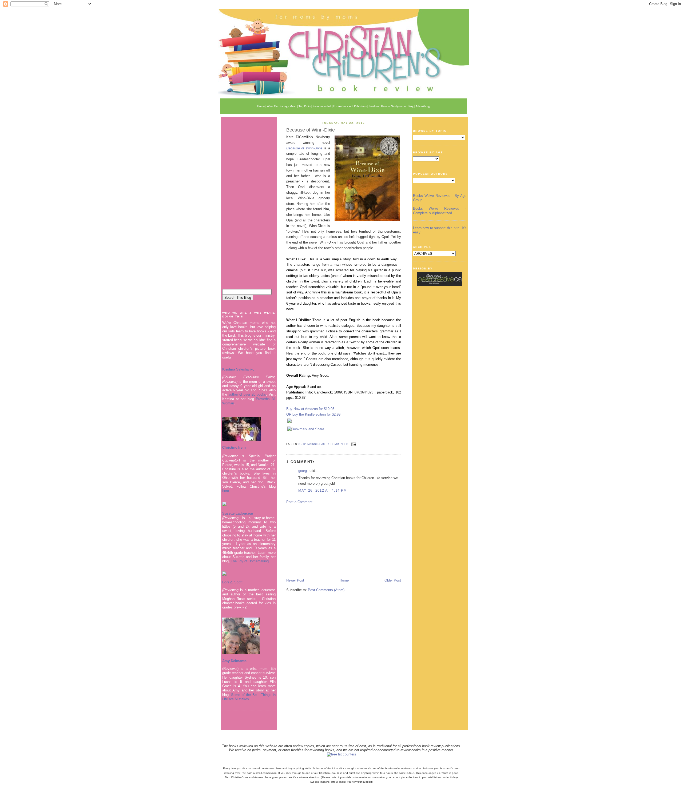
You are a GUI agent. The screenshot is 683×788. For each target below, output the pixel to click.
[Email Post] (353, 444)
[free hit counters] (341, 754)
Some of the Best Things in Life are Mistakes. (249, 697)
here (225, 491)
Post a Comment (299, 502)
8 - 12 (302, 444)
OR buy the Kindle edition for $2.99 (313, 414)
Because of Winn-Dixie (310, 130)
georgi (303, 471)
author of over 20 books (247, 394)
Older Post (392, 580)
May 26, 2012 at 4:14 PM (322, 490)
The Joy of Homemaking (250, 561)
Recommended (337, 444)
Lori (225, 582)
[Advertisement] (249, 198)
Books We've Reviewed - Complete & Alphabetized (439, 210)
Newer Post (295, 580)
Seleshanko (238, 369)
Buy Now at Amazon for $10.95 (310, 409)
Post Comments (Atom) (326, 590)
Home (344, 580)
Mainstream (316, 444)
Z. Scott (236, 582)
